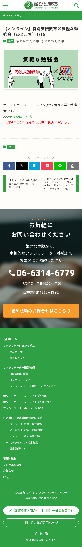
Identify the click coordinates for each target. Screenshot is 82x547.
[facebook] (36, 534)
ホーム (12, 339)
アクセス (32, 492)
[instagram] (46, 534)
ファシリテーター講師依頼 (19, 367)
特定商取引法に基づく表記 (41, 498)
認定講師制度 (17, 448)
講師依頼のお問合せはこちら (39, 310)
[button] (9, 166)
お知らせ (8, 470)
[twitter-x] (41, 534)
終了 (10, 41)
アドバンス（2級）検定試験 (26, 430)
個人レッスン (17, 358)
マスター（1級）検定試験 (24, 436)
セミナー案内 (17, 352)
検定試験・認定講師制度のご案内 (23, 417)
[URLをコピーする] (73, 166)
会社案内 (19, 492)
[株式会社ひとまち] (41, 5)
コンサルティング (19, 380)
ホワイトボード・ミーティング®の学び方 (27, 402)
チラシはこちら (20, 116)
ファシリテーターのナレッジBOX (23, 408)
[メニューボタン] (5, 5)
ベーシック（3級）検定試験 (25, 424)
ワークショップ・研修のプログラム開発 (33, 386)
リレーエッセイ (12, 464)
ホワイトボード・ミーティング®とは (25, 395)
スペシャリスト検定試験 (23, 442)
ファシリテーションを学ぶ (19, 345)
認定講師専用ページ (44, 522)
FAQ (6, 477)
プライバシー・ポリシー (53, 492)
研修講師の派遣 (18, 374)
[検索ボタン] (76, 5)
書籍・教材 (9, 458)
